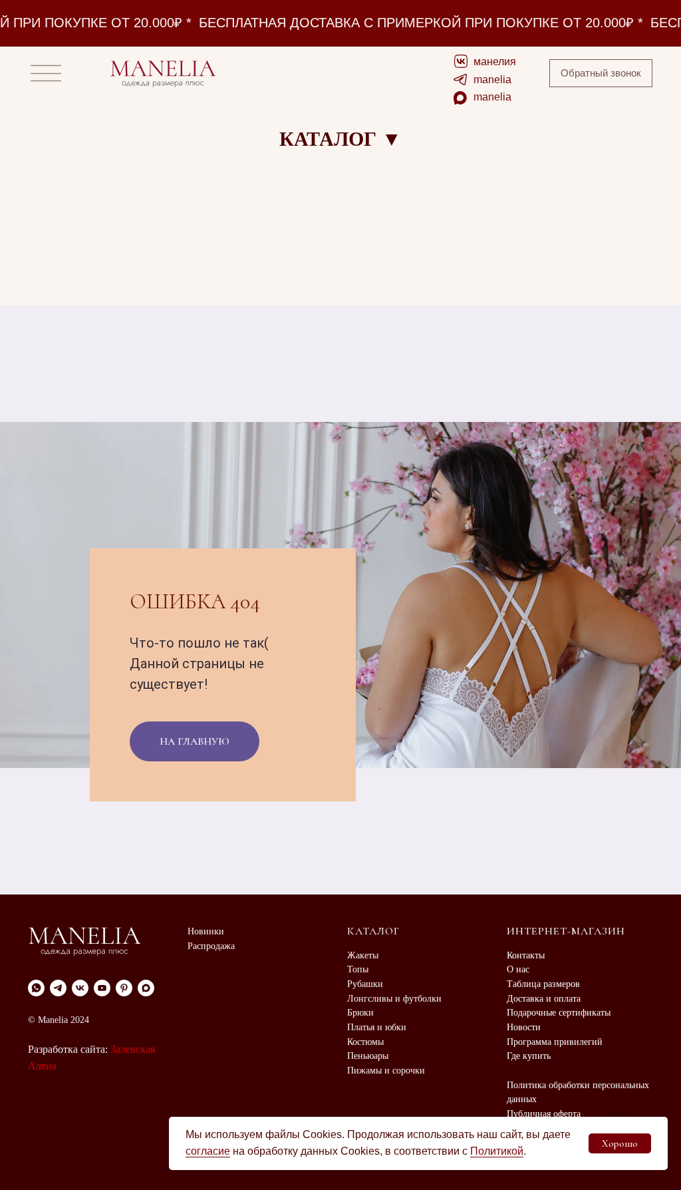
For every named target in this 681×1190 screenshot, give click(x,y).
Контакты (526, 955)
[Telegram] (58, 988)
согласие (208, 1151)
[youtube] (102, 988)
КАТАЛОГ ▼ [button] (340, 139)
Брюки (360, 1013)
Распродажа (211, 946)
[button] (600, 73)
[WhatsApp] (36, 988)
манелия (495, 61)
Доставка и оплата (544, 999)
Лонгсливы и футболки (394, 999)
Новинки (206, 931)
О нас (518, 969)
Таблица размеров (543, 984)
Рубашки (365, 984)
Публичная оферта (544, 1114)
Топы (357, 969)
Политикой (496, 1151)
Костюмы (365, 1042)
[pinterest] (124, 988)
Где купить (529, 1056)
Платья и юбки (376, 1027)
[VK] (80, 988)
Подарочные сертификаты (559, 1013)
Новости (524, 1027)
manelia (492, 79)
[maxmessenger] (146, 988)
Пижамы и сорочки (386, 1071)
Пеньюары (367, 1056)
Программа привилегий (555, 1042)
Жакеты (362, 955)
